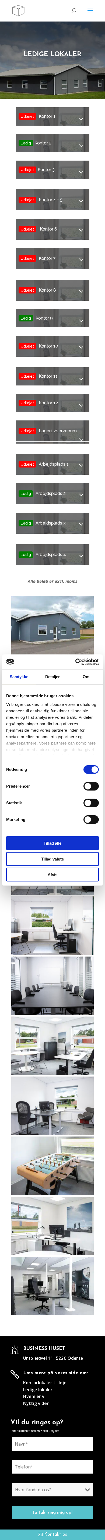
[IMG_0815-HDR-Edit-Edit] (52, 1254)
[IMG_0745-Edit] (52, 1314)
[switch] (91, 786)
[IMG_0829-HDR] (52, 653)
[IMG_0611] (52, 1014)
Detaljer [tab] (52, 676)
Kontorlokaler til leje (44, 1383)
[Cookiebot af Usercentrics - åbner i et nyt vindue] (75, 661)
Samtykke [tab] (19, 676)
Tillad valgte (52, 858)
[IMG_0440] (52, 893)
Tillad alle (52, 843)
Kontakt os (55, 1534)
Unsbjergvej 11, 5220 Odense (53, 1358)
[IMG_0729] (52, 1194)
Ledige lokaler (37, 1390)
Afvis (52, 874)
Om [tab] (86, 676)
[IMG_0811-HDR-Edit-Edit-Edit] (52, 1074)
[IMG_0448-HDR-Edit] (52, 954)
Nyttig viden (36, 1403)
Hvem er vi (34, 1396)
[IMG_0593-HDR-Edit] (52, 1134)
